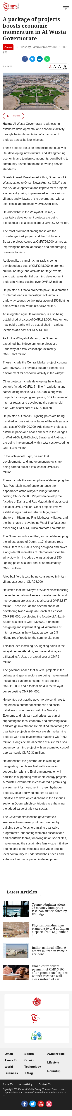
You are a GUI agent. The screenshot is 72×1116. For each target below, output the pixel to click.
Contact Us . (45, 1084)
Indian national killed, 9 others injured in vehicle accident (49, 951)
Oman (8, 47)
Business (11, 1073)
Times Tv (11, 1060)
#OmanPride (56, 1053)
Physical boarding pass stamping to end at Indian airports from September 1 (50, 930)
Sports (29, 1053)
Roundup (54, 1071)
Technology (32, 1066)
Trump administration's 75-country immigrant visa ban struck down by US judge (49, 909)
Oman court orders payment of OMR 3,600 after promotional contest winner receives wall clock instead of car (50, 972)
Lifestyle (53, 1062)
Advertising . (26, 1084)
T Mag (28, 1073)
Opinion (29, 1060)
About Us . (8, 1084)
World (9, 1066)
